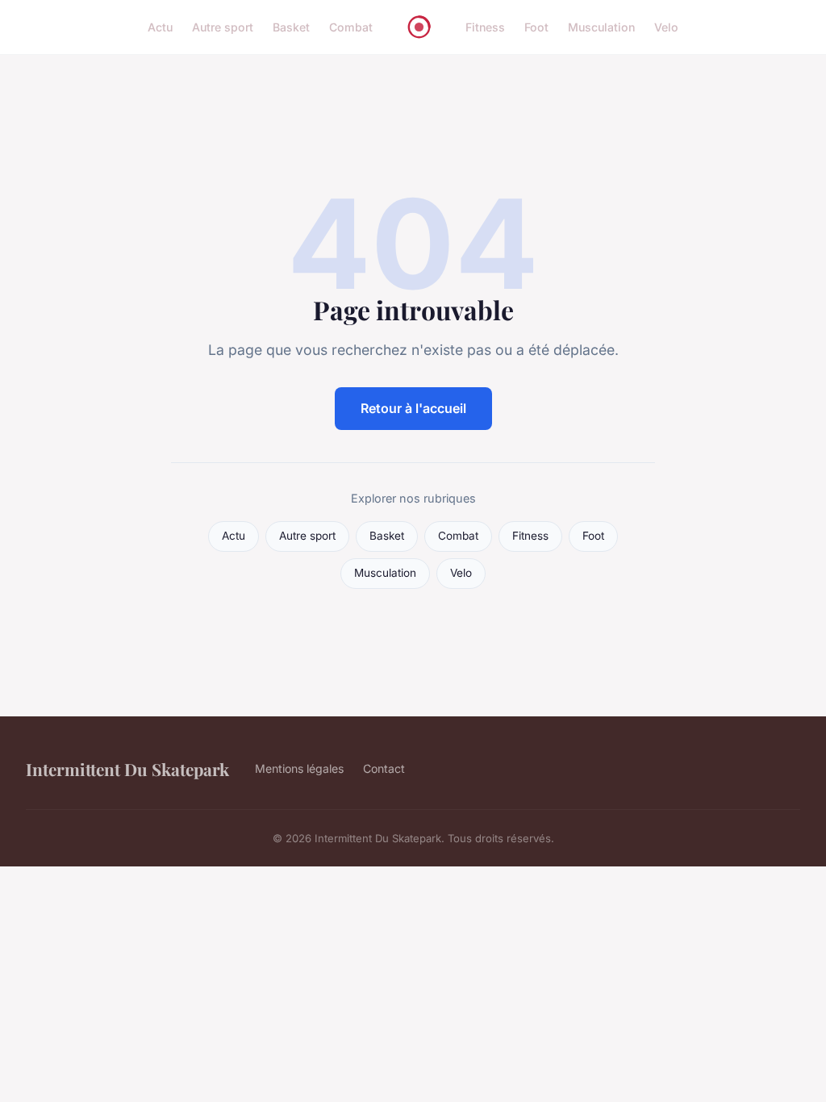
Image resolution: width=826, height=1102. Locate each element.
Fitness (485, 27)
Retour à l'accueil (413, 408)
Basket (291, 27)
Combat (351, 27)
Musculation (601, 27)
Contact (384, 768)
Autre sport (222, 27)
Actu (160, 27)
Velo (666, 27)
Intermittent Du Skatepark (127, 769)
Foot (536, 27)
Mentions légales (299, 768)
